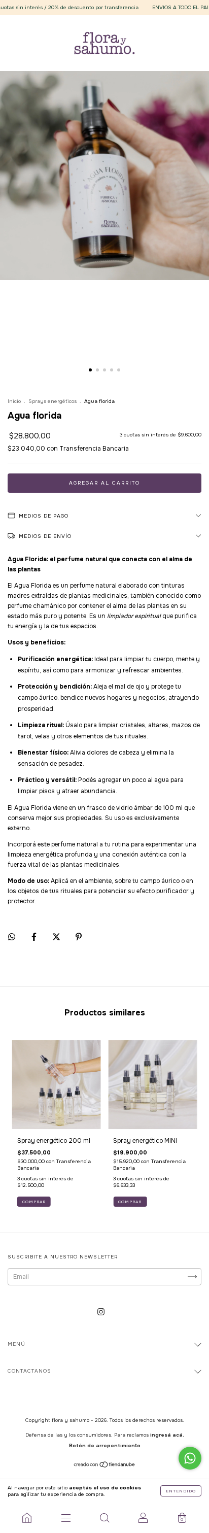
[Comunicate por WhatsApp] (190, 1458)
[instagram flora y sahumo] (101, 1312)
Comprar (34, 1201)
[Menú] (65, 1517)
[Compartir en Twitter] (57, 937)
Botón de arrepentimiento (105, 1445)
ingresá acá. (167, 1435)
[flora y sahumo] (27, 1517)
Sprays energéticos (52, 401)
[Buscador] (104, 1517)
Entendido (181, 1490)
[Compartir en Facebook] (35, 937)
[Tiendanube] (104, 1465)
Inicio (14, 401)
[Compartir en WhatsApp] (12, 937)
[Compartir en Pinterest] (79, 937)
